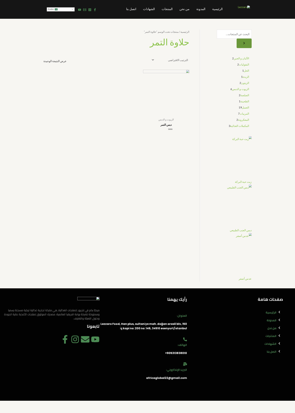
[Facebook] (94, 9)
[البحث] (244, 43)
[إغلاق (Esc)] (289, 404)
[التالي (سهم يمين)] (277, 410)
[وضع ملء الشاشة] (265, 404)
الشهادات (149, 9)
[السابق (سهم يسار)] (289, 410)
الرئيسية (217, 9)
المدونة (200, 9)
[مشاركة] (277, 404)
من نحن (184, 9)
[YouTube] (79, 9)
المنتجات (167, 9)
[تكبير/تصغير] (253, 404)
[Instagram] (89, 9)
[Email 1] (84, 9)
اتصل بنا (131, 9)
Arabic (51, 9)
